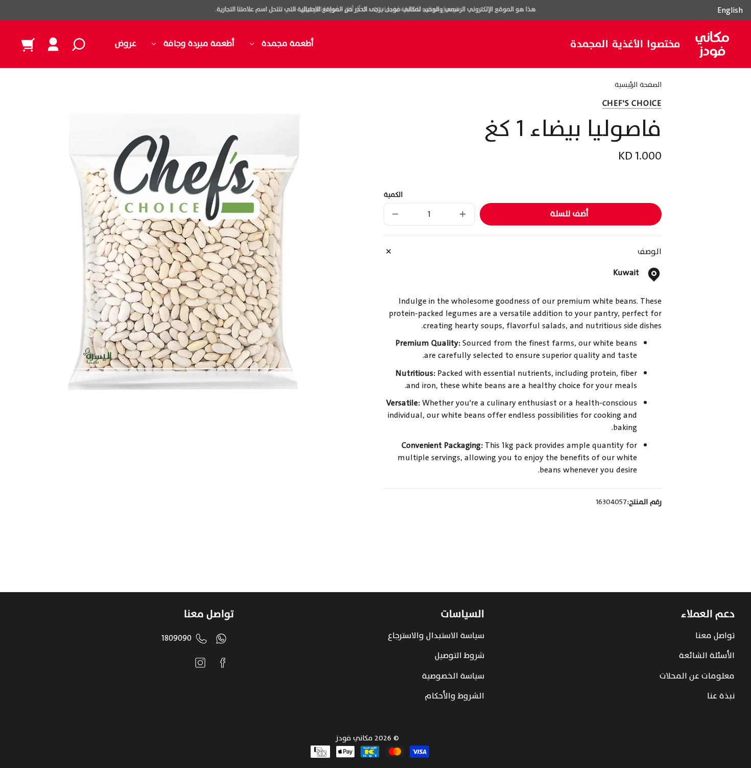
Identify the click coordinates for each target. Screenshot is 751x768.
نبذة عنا (721, 696)
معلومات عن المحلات (697, 676)
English (730, 10)
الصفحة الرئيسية (638, 86)
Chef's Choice (632, 103)
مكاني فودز (354, 738)
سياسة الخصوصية (453, 676)
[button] (78, 44)
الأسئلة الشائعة (707, 655)
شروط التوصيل (459, 655)
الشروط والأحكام (454, 696)
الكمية (393, 195)
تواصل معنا (715, 635)
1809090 (176, 638)
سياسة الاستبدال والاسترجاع (436, 635)
